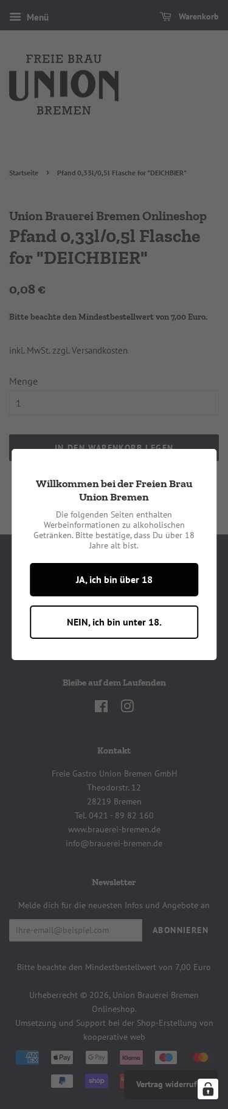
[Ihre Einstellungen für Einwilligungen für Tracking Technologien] (208, 1089)
